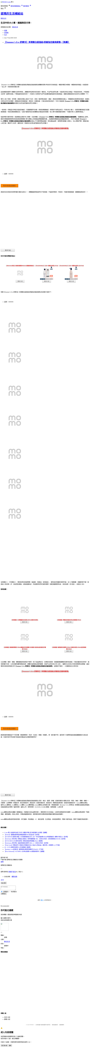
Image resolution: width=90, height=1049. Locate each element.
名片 (5, 35)
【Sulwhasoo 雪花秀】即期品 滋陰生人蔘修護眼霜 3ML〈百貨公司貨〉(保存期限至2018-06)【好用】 (35, 839)
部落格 (6, 32)
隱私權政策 (55, 1024)
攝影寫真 (14, 876)
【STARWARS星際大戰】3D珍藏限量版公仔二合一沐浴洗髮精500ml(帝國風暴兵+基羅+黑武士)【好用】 (36, 836)
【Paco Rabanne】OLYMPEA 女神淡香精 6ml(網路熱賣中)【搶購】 (24, 851)
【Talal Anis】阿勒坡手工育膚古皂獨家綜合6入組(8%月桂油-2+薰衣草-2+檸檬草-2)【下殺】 (32, 845)
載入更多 (3, 883)
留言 (14, 871)
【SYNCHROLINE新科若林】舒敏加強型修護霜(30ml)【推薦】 (23, 841)
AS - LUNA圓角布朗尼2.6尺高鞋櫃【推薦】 (17, 847)
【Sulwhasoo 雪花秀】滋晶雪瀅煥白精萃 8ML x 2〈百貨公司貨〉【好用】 (26, 843)
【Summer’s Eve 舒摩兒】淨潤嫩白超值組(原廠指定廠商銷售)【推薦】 (37, 42)
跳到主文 (3, 18)
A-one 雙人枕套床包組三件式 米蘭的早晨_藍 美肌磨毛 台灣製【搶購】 (26, 832)
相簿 (5, 30)
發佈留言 (3, 893)
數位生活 (15, 27)
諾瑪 (2, 861)
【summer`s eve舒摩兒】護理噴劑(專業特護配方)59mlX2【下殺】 (24, 849)
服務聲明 (61, 1024)
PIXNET (32, 1024)
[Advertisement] (45, 981)
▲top (2, 879)
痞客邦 (10, 871)
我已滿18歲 (4, 1045)
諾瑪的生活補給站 (12, 13)
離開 (10, 1045)
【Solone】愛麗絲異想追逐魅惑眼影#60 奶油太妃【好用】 (22, 834)
